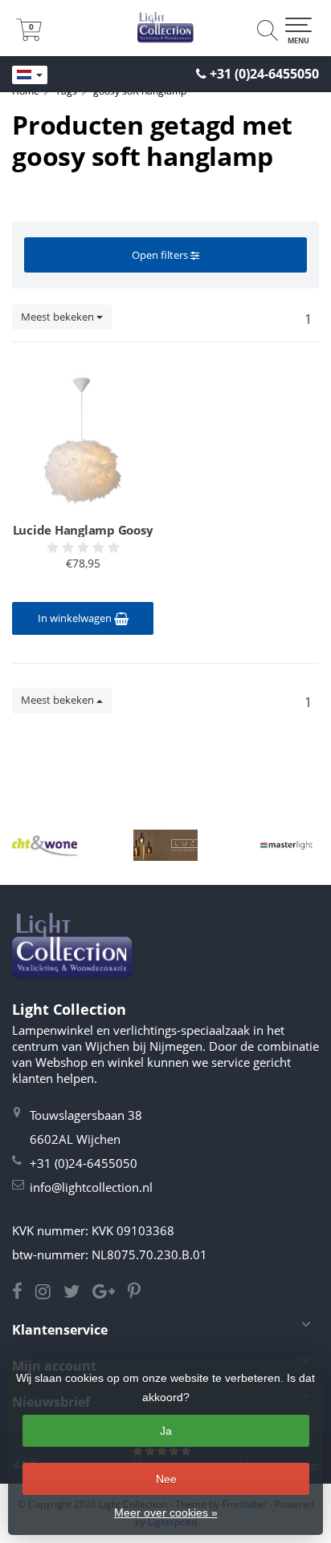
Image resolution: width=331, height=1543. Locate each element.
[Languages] (29, 75)
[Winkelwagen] (29, 36)
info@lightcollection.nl (91, 1187)
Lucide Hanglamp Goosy (83, 530)
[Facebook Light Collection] (23, 1293)
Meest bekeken (58, 316)
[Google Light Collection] (110, 1293)
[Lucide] (165, 845)
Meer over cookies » (166, 1512)
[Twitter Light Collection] (77, 1293)
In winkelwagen (76, 618)
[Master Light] (286, 845)
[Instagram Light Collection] (49, 1293)
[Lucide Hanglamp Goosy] (82, 434)
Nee (166, 1478)
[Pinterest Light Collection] (139, 1293)
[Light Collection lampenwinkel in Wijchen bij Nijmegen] (165, 28)
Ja (166, 1430)
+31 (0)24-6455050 (264, 74)
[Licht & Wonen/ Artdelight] (44, 845)
